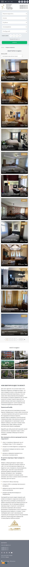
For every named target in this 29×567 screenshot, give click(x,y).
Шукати (14, 42)
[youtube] (11, 552)
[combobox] (14, 18)
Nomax (7, 557)
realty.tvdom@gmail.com (6, 545)
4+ (20, 35)
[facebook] (19, 2)
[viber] (25, 2)
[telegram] (27, 2)
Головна (2, 47)
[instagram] (22, 2)
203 (22, 339)
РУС (8, 1)
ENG (12, 1)
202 (20, 339)
